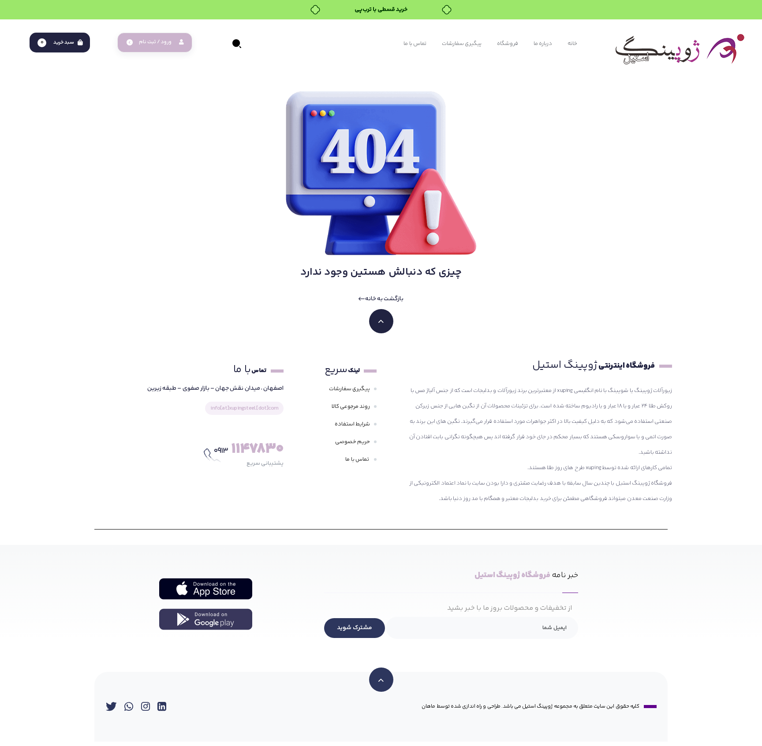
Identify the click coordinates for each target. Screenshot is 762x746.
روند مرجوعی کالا (351, 406)
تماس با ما (357, 459)
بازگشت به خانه (384, 299)
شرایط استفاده (352, 424)
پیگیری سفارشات (349, 388)
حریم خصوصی (352, 441)
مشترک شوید (354, 628)
